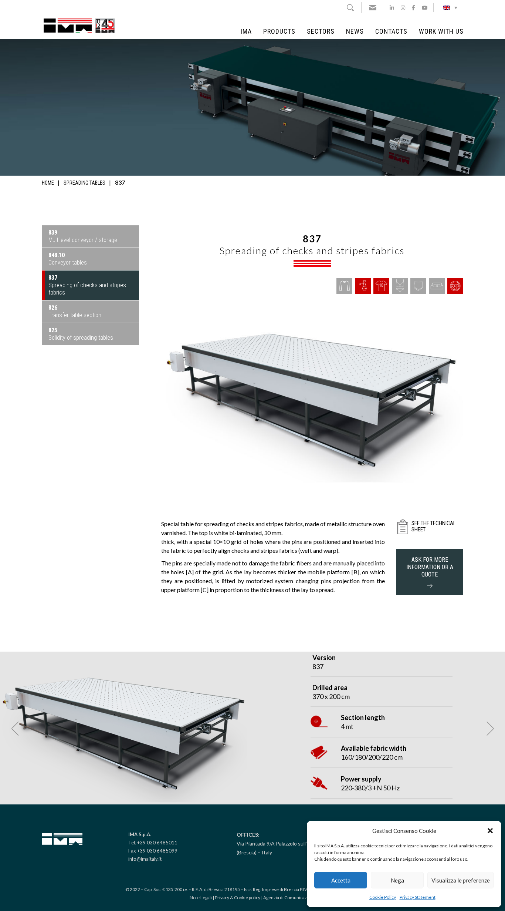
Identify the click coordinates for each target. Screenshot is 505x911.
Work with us (441, 31)
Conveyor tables (67, 259)
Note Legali (201, 897)
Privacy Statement (417, 897)
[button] (490, 830)
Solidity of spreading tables (80, 334)
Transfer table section (74, 311)
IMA (246, 31)
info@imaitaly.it (145, 859)
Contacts (391, 31)
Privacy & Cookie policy (237, 897)
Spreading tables (84, 183)
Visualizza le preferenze (460, 880)
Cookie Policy (382, 897)
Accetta (340, 880)
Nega (397, 880)
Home (48, 183)
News (355, 31)
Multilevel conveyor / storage (82, 236)
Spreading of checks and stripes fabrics (87, 285)
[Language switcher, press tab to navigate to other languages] (450, 7)
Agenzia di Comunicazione (289, 897)
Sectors (321, 31)
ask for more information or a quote (429, 567)
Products (279, 31)
